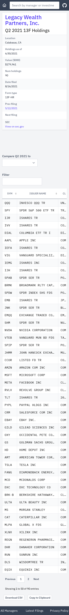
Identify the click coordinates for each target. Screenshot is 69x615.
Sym (9, 193)
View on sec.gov (14, 126)
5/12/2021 (11, 108)
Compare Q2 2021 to (16, 156)
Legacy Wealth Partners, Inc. (23, 20)
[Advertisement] (34, 142)
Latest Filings (34, 610)
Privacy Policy (59, 610)
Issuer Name (37, 193)
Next (36, 579)
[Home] (4, 5)
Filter (5, 175)
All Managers (9, 610)
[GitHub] (64, 5)
